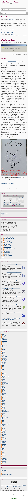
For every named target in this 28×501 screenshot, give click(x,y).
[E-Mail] (1, 375)
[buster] (1, 351)
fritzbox (4, 384)
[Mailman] (1, 407)
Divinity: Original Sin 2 (14, 288)
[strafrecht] (1, 438)
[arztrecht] (1, 339)
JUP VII (3, 58)
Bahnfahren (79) (8, 240)
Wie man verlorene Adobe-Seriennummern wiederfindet (11, 318)
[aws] (1, 342)
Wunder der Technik (9, 40)
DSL (3, 372)
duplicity (4, 373)
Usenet (4, 449)
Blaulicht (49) (7, 244)
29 (13, 204)
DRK (3, 369)
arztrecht (4, 339)
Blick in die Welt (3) (8, 245)
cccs (3, 355)
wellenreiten (5, 459)
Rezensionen (3, 32)
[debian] (1, 362)
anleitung (4, 336)
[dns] (1, 366)
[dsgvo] (1, 370)
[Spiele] (1, 432)
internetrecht (5, 396)
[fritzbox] (1, 384)
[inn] (1, 394)
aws (3, 342)
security (4, 430)
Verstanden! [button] (14, 498)
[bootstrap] (1, 349)
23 (16, 202)
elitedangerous (5, 376)
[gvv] (1, 389)
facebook (4, 379)
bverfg (3, 352)
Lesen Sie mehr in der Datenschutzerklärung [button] (13, 495)
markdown (4, 410)
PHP (3, 420)
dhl (3, 365)
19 (4, 202)
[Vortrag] (1, 455)
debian (4, 362)
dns (3, 366)
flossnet (4, 382)
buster (3, 351)
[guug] (1, 387)
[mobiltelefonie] (1, 411)
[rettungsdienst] (1, 424)
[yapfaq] (1, 463)
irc (3, 399)
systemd (4, 442)
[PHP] (1, 420)
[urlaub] (1, 448)
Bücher (4, 353)
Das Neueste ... (4, 213)
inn (3, 394)
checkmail (4, 356)
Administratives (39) (8, 237)
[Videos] (1, 454)
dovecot (4, 368)
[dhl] (1, 365)
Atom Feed (4, 471)
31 (19, 204)
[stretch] (1, 439)
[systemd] (1, 442)
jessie (3, 400)
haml (3, 390)
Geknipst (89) (7, 241)
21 (10, 202)
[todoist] (1, 445)
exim (3, 377)
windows (4, 461)
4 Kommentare (9, 53)
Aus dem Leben (4, 183)
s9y (3, 427)
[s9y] (1, 427)
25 (22, 202)
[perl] (1, 418)
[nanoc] (1, 414)
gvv (3, 389)
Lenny (3, 403)
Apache (4, 338)
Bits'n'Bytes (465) (8, 242)
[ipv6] (1, 397)
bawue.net (4, 345)
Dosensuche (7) (7, 247)
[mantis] (1, 408)
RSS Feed (4, 470)
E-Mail (3, 375)
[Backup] (1, 344)
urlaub (3, 448)
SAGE (3, 428)
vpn (3, 456)
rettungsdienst (5, 424)
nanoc (3, 414)
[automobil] (1, 341)
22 (13, 202)
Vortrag (4, 455)
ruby (3, 425)
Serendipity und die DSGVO (16, 312)
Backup (4, 344)
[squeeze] (1, 434)
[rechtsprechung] (1, 423)
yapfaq (4, 463)
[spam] (1, 431)
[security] (1, 430)
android (4, 335)
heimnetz (4, 392)
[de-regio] (1, 360)
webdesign (4, 458)
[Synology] (1, 441)
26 (4, 204)
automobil (4, 341)
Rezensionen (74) (8, 252)
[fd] (1, 380)
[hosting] (1, 393)
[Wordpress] (1, 462)
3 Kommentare (10, 32)
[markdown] (1, 410)
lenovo (3, 404)
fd (2, 380)
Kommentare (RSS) (6, 473)
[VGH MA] (1, 452)
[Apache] (1, 338)
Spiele (3, 432)
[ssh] (1, 435)
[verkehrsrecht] (1, 451)
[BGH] (1, 348)
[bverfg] (1, 352)
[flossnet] (1, 382)
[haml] (1, 390)
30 (16, 204)
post (3, 421)
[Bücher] (1, 353)
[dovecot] (1, 368)
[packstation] (1, 417)
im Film (8, 117)
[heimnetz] (1, 392)
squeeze (4, 434)
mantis (4, 408)
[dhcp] (1, 363)
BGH (3, 348)
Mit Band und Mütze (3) (9, 248)
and (3, 334)
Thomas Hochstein (12, 19)
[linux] (1, 406)
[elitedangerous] (1, 376)
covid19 (4, 358)
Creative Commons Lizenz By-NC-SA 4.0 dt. (15, 485)
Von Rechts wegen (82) (9, 255)
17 (19, 200)
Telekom (4, 444)
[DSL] (1, 372)
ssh (3, 435)
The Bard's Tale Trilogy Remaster (14, 264)
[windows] (1, 461)
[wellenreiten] (1, 459)
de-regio (4, 360)
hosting (4, 393)
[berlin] (1, 346)
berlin (3, 346)
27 (7, 204)
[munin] (1, 413)
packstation (5, 417)
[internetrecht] (1, 396)
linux (3, 406)
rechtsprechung (6, 423)
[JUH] (1, 401)
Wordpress (4, 462)
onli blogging (5, 288)
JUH (3, 401)
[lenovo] (1, 404)
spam (3, 431)
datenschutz (5, 359)
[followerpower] (1, 383)
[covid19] (1, 358)
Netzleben (3, 53)
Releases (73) (7, 251)
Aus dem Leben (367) (9, 238)
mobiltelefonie (5, 411)
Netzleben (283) (7, 249)
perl (3, 418)
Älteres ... (3, 214)
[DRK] (1, 369)
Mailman (4, 407)
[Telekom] (1, 444)
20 (7, 202)
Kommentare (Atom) (6, 474)
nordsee (4, 415)
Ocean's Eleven (7, 17)
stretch (4, 439)
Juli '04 (13, 205)
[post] (1, 421)
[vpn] (1, 456)
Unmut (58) (6, 254)
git (3, 386)
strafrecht (4, 438)
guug (3, 387)
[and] (1, 334)
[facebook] (1, 379)
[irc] (1, 399)
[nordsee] (1, 415)
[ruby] (1, 425)
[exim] (1, 377)
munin (3, 413)
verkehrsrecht (5, 451)
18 (22, 200)
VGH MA (4, 452)
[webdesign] (1, 458)
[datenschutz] (1, 359)
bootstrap (4, 349)
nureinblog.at (5, 312)
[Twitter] (1, 447)
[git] (1, 386)
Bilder (18, 177)
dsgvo (3, 370)
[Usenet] (1, 449)
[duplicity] (1, 373)
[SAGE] (1, 428)
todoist (4, 445)
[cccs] (1, 355)
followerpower (5, 383)
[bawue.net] (1, 345)
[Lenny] (1, 403)
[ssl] (1, 437)
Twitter (4, 447)
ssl (3, 437)
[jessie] (1, 400)
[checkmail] (1, 356)
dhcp (3, 363)
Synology (4, 441)
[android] (1, 335)
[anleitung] (1, 336)
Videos (11, 34)
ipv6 (3, 397)
